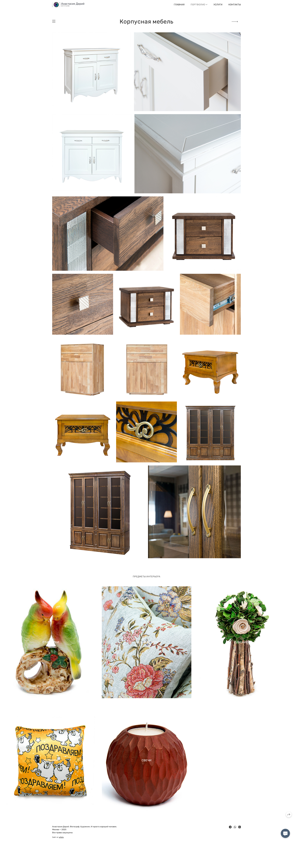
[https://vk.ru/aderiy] (239, 827)
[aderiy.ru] (68, 4)
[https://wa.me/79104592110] (235, 827)
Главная (179, 4)
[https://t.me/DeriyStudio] (230, 827)
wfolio (61, 837)
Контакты (234, 4)
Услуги (217, 4)
